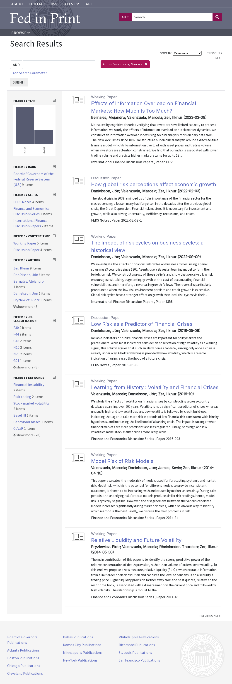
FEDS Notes (22, 202)
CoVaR (18, 428)
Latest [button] (69, 4)
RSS (54, 4)
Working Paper (25, 243)
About (17, 4)
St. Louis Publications (135, 652)
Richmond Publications (137, 644)
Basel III (20, 415)
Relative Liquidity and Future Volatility (136, 540)
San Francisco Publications (139, 660)
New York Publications (80, 660)
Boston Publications (23, 658)
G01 (16, 360)
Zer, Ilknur (21, 268)
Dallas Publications (78, 637)
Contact (37, 4)
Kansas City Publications (82, 644)
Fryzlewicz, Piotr (26, 300)
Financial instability (28, 384)
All (124, 17)
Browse (19, 32)
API (89, 4)
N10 (16, 347)
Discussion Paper (26, 249)
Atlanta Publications (23, 650)
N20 (16, 354)
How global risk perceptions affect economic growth (153, 184)
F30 (16, 327)
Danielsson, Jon (26, 293)
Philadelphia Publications (139, 637)
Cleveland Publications (25, 673)
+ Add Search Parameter (28, 73)
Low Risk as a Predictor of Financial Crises (141, 324)
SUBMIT (19, 82)
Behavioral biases (27, 422)
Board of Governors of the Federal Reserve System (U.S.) (33, 179)
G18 (16, 340)
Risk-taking (22, 396)
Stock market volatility (31, 403)
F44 (16, 334)
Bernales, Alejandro (28, 281)
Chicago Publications (23, 665)
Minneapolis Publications (82, 652)
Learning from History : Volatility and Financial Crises (154, 387)
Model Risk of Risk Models (122, 461)
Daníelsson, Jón (26, 274)
